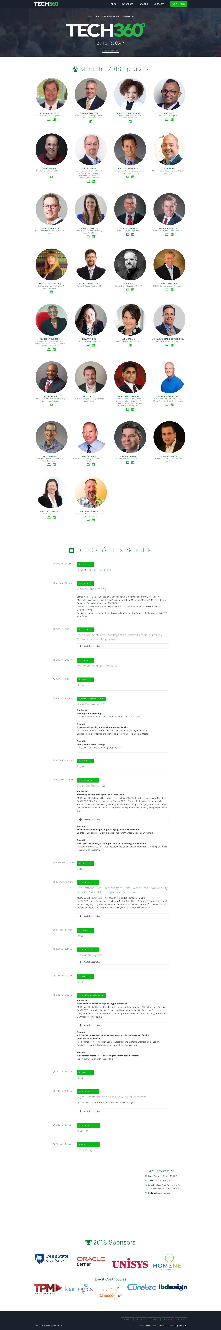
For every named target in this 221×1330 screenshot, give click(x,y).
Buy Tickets (179, 3)
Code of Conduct (144, 1326)
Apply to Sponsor (160, 1326)
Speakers (127, 3)
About (113, 3)
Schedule (143, 3)
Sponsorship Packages (177, 1326)
